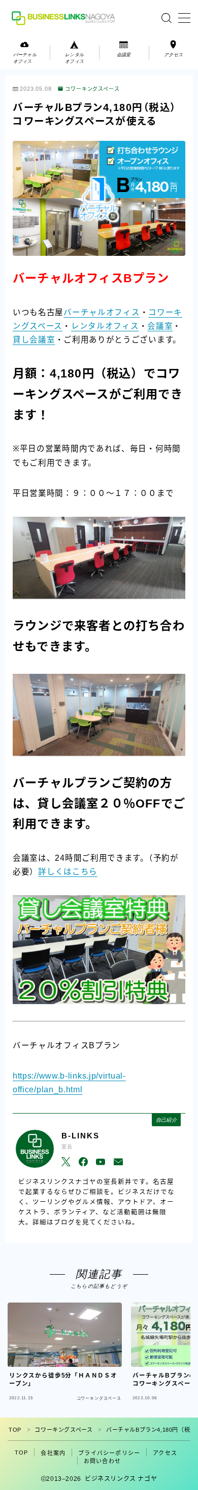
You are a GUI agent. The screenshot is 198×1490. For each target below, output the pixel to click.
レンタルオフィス (105, 326)
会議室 (160, 326)
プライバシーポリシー (109, 1453)
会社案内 (53, 1453)
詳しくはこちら (67, 871)
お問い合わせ (102, 1461)
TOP (15, 1430)
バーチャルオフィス (101, 312)
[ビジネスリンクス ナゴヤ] (65, 18)
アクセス (165, 1453)
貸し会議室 (34, 339)
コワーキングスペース (92, 89)
